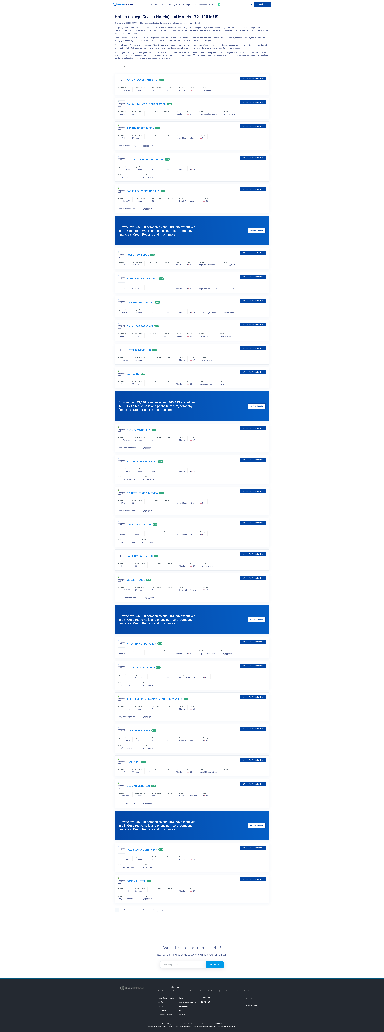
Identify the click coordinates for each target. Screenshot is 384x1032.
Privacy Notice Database (187, 1002)
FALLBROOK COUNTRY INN (142, 849)
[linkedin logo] (205, 1002)
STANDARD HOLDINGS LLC (142, 461)
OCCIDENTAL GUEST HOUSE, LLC (145, 159)
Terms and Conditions (165, 1015)
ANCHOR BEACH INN (138, 730)
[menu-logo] (123, 4)
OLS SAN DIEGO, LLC (138, 785)
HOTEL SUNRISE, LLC (139, 350)
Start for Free (263, 4)
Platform (154, 4)
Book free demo (252, 999)
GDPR (181, 1010)
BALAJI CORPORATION (140, 326)
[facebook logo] (202, 1002)
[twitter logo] (209, 1002)
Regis (215, 4)
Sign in (249, 4)
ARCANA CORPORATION (140, 128)
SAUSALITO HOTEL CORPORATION (146, 104)
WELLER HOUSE (136, 579)
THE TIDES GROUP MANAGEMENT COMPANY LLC (155, 699)
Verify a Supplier (256, 231)
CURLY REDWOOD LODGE (141, 667)
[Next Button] (180, 910)
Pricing (225, 4)
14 (172, 910)
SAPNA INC (133, 374)
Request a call (252, 1005)
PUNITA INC (133, 762)
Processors (183, 1015)
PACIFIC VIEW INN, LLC (140, 556)
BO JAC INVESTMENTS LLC (142, 80)
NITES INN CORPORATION (141, 643)
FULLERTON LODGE (138, 254)
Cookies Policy (184, 1006)
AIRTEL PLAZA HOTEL (139, 524)
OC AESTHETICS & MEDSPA (142, 493)
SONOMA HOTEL (136, 881)
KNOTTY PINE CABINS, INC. (142, 278)
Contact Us (162, 1010)
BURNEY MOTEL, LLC (139, 430)
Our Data (161, 1006)
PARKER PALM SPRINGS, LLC (143, 191)
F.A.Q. (181, 998)
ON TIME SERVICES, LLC (140, 302)
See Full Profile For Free (255, 78)
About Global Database (166, 998)
